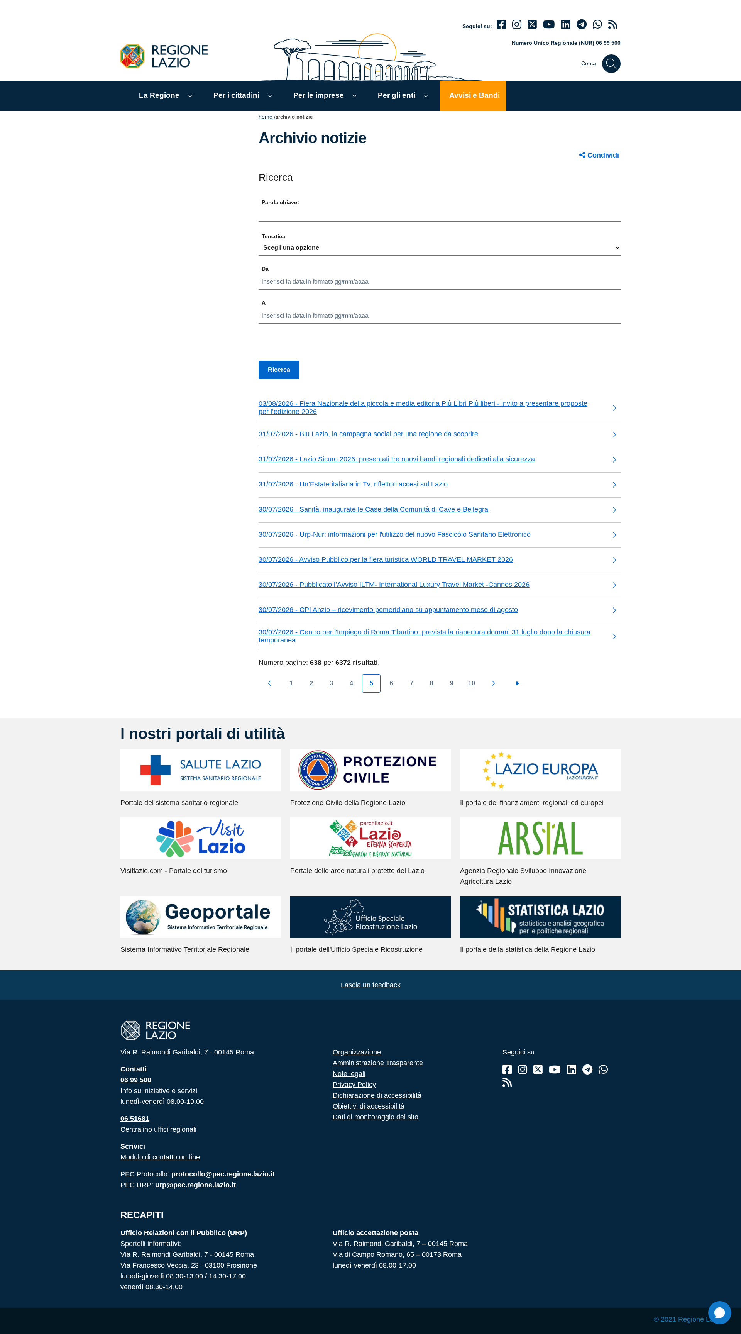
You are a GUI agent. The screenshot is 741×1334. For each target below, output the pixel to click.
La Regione (159, 95)
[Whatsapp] (597, 25)
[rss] (613, 25)
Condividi (602, 155)
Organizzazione (357, 1052)
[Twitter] (532, 25)
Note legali (349, 1074)
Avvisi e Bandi (474, 95)
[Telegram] (587, 1070)
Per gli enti (396, 95)
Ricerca (279, 369)
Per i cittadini (236, 95)
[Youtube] (549, 25)
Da (265, 269)
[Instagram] (516, 25)
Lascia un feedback (371, 985)
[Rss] (507, 1082)
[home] (168, 56)
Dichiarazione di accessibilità (377, 1095)
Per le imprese (318, 95)
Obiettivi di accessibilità (368, 1106)
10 (471, 683)
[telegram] (582, 25)
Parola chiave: (280, 202)
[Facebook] (501, 25)
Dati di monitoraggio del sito (375, 1117)
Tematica (273, 236)
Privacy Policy (354, 1084)
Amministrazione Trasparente (378, 1063)
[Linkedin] (565, 25)
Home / (267, 117)
